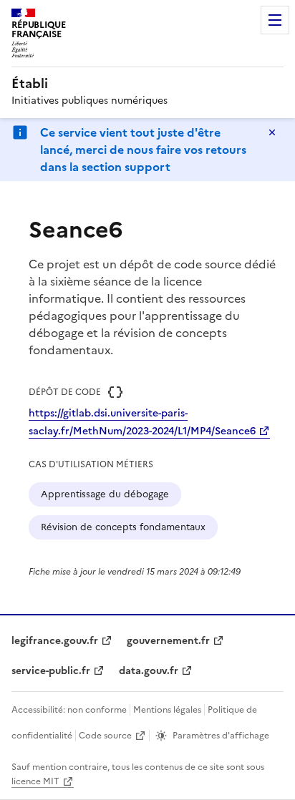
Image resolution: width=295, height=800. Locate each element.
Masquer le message (272, 132)
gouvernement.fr (168, 640)
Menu (275, 20)
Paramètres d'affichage (221, 735)
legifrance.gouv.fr (54, 640)
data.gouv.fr (148, 670)
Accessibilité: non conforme (69, 709)
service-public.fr (50, 670)
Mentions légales (167, 709)
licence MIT (35, 781)
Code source (105, 735)
